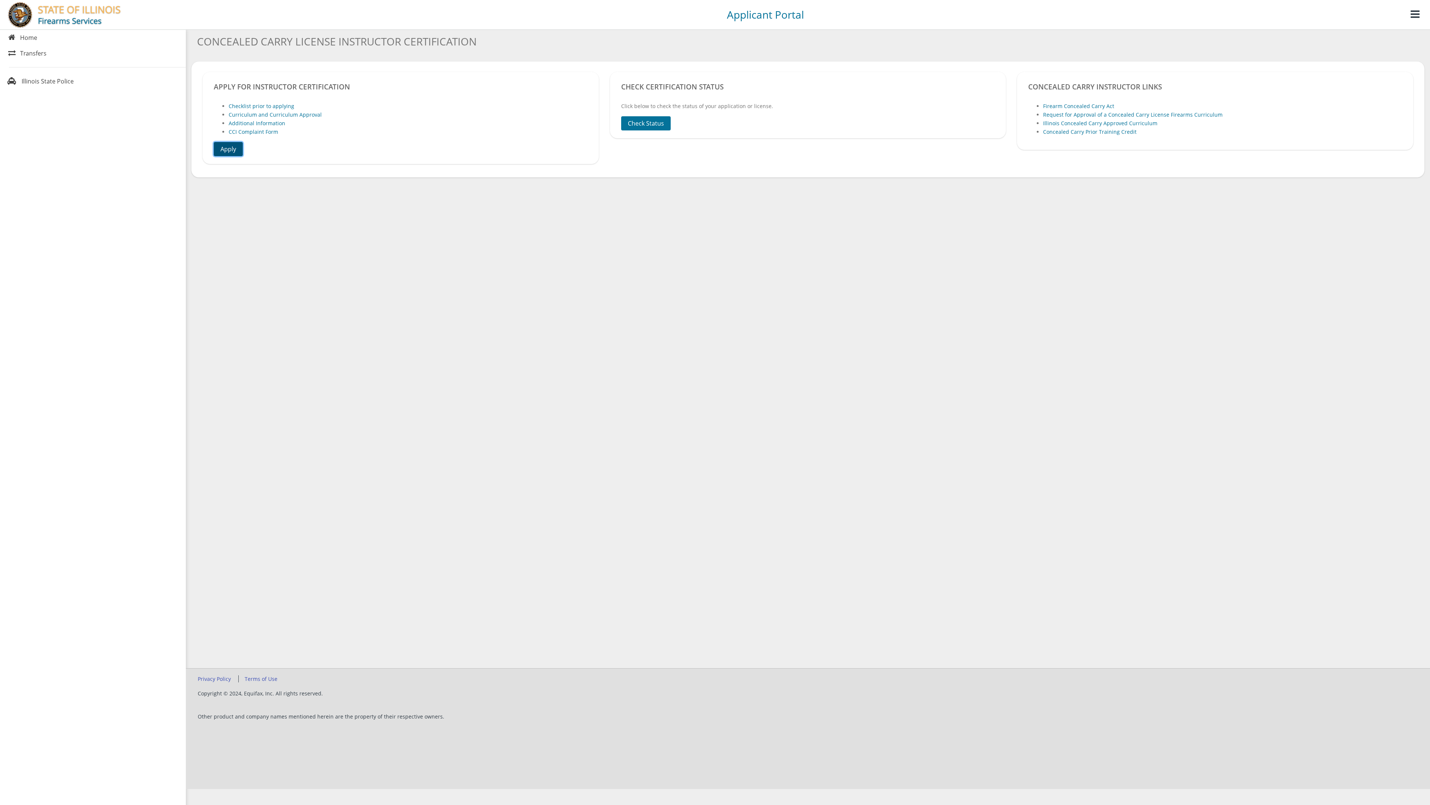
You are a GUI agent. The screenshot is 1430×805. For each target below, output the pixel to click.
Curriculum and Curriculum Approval (275, 114)
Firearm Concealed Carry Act (1078, 106)
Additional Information (257, 123)
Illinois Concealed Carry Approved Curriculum (1100, 123)
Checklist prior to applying (261, 106)
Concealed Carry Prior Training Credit (1090, 131)
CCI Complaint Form (253, 131)
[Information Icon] (1415, 14)
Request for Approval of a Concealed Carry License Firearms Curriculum (1133, 114)
